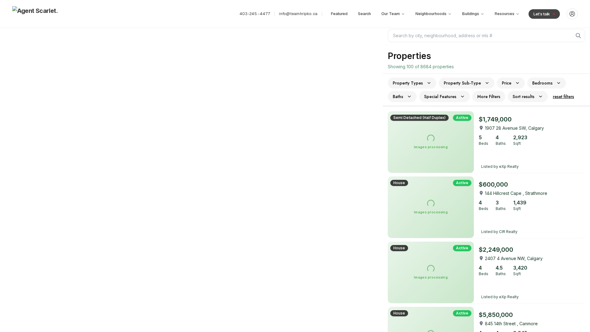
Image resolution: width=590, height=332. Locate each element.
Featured (339, 13)
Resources (504, 13)
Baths (398, 96)
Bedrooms (542, 83)
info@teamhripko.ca (298, 13)
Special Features (440, 96)
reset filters (563, 96)
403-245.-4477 (254, 13)
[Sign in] (572, 13)
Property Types (408, 83)
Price (506, 83)
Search (364, 13)
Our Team (390, 13)
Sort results (523, 96)
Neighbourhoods (430, 13)
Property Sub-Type (462, 83)
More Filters (488, 96)
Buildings (470, 13)
